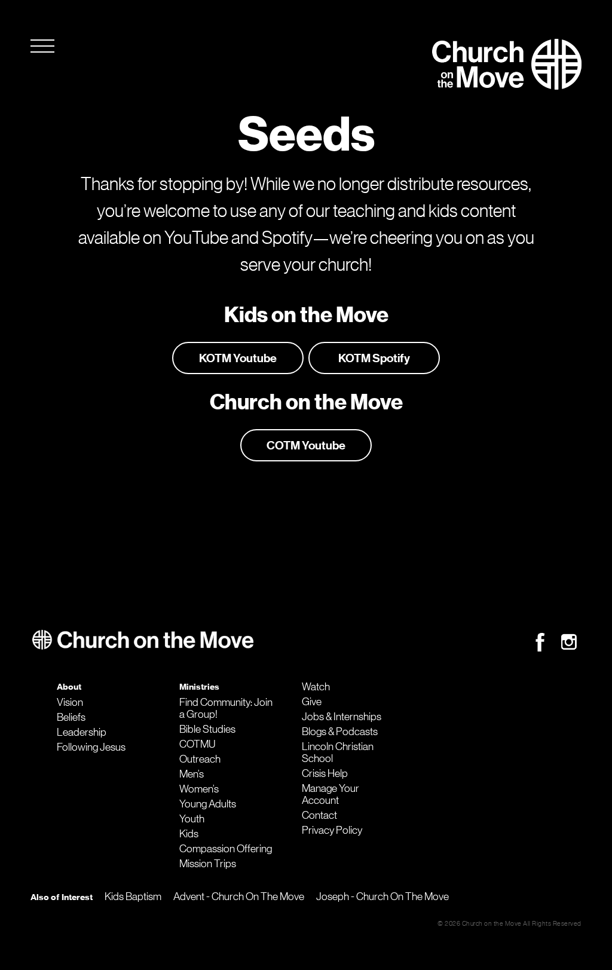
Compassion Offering (225, 849)
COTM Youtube (306, 445)
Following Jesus (91, 747)
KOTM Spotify (374, 358)
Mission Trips (207, 864)
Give (312, 702)
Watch (316, 687)
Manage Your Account (330, 794)
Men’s (191, 774)
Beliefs (71, 717)
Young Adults (207, 804)
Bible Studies (207, 729)
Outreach (200, 759)
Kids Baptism (133, 896)
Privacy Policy (332, 830)
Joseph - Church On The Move (382, 896)
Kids (188, 834)
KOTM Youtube (238, 358)
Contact (319, 815)
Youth (191, 819)
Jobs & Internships (341, 717)
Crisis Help (325, 773)
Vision (70, 702)
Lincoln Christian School (338, 752)
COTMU (197, 744)
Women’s (199, 789)
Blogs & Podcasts (340, 732)
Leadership (81, 732)
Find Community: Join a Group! (226, 708)
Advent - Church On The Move (238, 896)
